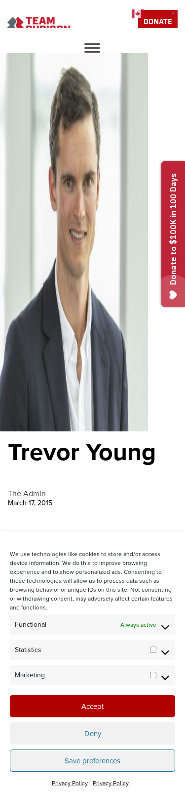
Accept (92, 706)
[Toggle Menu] (92, 47)
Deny (92, 733)
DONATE (158, 21)
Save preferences (92, 760)
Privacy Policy (70, 783)
